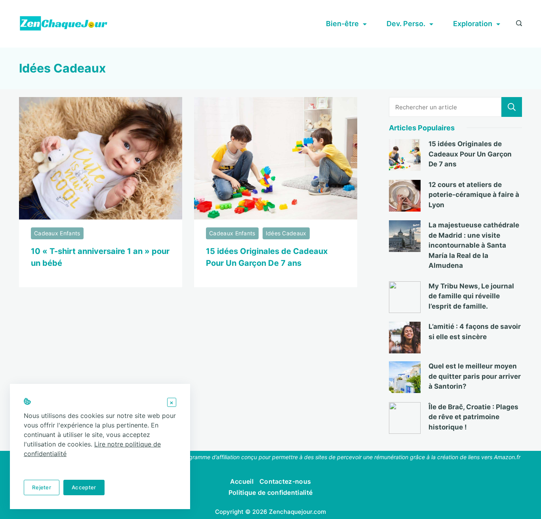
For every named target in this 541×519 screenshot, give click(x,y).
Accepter (84, 487)
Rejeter (41, 487)
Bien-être (342, 23)
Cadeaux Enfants (57, 233)
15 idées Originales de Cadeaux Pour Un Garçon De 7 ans (470, 154)
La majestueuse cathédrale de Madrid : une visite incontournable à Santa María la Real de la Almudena (474, 245)
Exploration (472, 23)
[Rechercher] (511, 107)
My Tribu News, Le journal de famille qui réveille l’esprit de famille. (471, 296)
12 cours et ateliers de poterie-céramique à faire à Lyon (474, 195)
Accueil (241, 481)
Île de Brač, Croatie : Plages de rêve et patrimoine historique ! (473, 417)
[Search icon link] (517, 23)
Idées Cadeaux (286, 233)
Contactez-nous (285, 481)
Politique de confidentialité (270, 492)
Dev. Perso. (406, 23)
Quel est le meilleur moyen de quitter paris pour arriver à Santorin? (475, 376)
